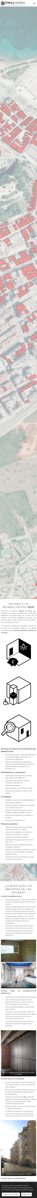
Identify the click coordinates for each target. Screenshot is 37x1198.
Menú (34, 3)
